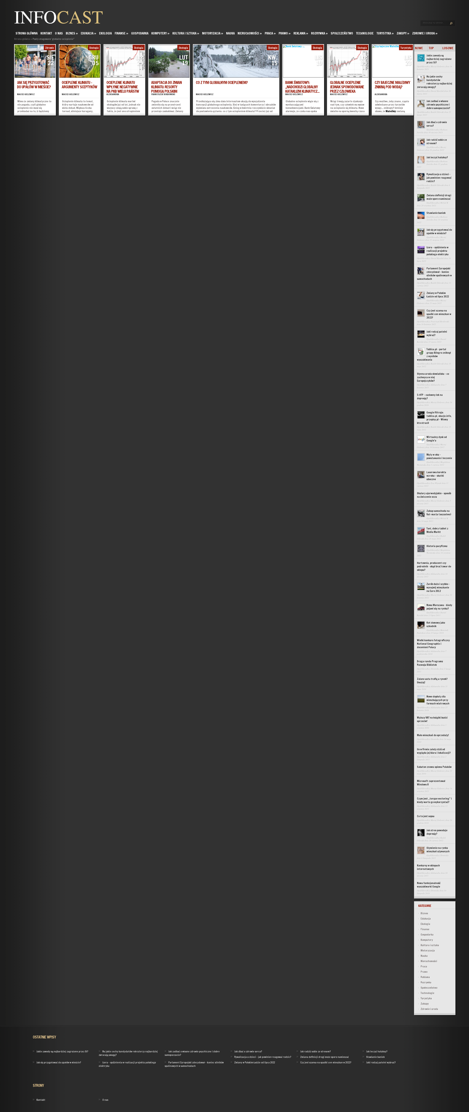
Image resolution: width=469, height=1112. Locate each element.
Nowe (419, 48)
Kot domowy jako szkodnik (435, 624)
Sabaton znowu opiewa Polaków (434, 767)
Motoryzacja (212, 33)
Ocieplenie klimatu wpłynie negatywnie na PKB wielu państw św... (122, 89)
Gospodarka (139, 33)
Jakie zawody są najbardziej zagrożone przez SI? (438, 59)
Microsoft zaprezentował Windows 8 (431, 782)
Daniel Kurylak (437, 91)
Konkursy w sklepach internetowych (428, 867)
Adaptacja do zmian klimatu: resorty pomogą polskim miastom (166, 89)
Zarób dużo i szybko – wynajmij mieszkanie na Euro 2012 (438, 587)
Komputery (160, 33)
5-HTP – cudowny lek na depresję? (430, 396)
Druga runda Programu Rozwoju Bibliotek (430, 663)
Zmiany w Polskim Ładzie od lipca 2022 (437, 294)
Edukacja (88, 33)
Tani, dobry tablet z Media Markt (437, 530)
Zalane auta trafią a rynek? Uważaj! (432, 680)
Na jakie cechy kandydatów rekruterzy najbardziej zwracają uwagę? (434, 82)
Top (431, 48)
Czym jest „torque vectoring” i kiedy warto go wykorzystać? (434, 800)
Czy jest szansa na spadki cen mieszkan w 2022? (438, 314)
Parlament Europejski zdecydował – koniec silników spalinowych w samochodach (434, 274)
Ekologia (105, 33)
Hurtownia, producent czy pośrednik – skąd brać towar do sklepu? (434, 566)
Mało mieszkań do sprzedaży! (433, 735)
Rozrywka (319, 33)
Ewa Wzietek (436, 483)
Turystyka (385, 33)
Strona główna (27, 33)
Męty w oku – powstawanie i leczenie (439, 456)
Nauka (230, 33)
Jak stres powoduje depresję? (436, 832)
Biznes (72, 33)
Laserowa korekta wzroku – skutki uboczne (436, 475)
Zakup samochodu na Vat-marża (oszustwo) (438, 512)
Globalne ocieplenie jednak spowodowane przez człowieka (347, 87)
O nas (59, 33)
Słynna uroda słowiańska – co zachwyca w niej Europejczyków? (433, 377)
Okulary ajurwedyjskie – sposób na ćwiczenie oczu (434, 495)
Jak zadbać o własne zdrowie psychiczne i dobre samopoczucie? (438, 104)
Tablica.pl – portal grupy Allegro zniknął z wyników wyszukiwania (434, 354)
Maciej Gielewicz (26, 94)
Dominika (435, 668)
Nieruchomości (250, 33)
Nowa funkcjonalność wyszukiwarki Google (428, 884)
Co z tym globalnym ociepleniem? (222, 82)
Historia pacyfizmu (436, 546)
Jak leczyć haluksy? (437, 157)
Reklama (300, 33)
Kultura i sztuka (185, 33)
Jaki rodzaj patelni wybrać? (436, 333)
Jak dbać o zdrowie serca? (436, 124)
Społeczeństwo (342, 33)
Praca (270, 33)
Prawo (285, 33)
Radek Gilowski (437, 112)
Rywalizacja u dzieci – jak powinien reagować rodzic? (438, 177)
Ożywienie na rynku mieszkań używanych (438, 849)
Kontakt (46, 33)
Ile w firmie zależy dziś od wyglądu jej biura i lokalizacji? (434, 751)
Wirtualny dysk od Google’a (436, 438)
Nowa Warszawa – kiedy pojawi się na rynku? (439, 606)
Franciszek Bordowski (163, 94)
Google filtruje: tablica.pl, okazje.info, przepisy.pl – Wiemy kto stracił (434, 418)
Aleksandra (112, 94)
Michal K (444, 202)
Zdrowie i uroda (424, 33)
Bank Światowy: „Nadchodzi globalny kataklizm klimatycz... (302, 87)
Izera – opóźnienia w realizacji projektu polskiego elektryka (437, 251)
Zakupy (403, 33)
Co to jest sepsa (425, 816)
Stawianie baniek (436, 213)
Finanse (121, 33)
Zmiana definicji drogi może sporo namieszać (438, 197)
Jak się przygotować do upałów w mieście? (34, 85)
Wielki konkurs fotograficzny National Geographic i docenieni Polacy (433, 643)
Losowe (447, 48)
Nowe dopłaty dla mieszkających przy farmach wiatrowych (437, 700)
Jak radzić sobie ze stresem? (436, 141)
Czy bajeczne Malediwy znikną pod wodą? (392, 85)
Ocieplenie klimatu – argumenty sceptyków (79, 85)
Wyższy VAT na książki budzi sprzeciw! (432, 719)
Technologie (365, 33)
